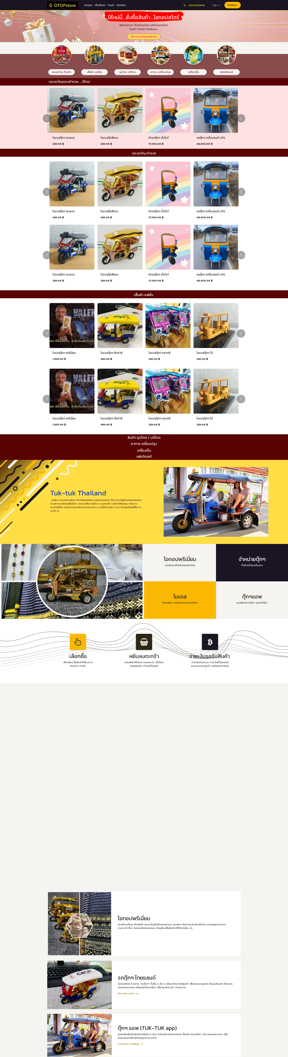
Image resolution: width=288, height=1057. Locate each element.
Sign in (216, 5)
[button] (49, 118)
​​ (144, 36)
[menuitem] (88, 5)
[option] (144, 118)
